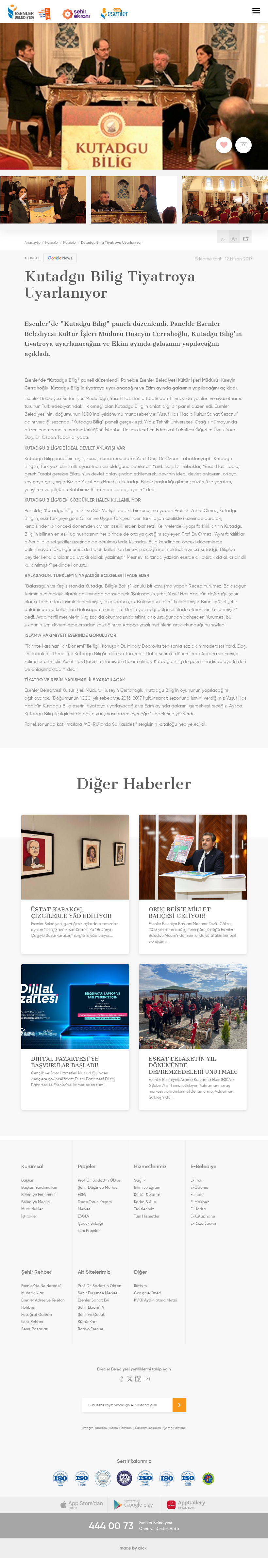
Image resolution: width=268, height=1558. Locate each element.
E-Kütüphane (203, 1216)
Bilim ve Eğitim (147, 1187)
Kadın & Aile (145, 1201)
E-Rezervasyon (204, 1223)
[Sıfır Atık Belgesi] (208, 1478)
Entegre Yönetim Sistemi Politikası (107, 1428)
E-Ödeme (199, 1187)
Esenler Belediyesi (21, 12)
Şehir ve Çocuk (91, 1314)
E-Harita (198, 1208)
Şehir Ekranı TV (76, 14)
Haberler (52, 242)
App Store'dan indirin (82, 1505)
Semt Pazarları (34, 1328)
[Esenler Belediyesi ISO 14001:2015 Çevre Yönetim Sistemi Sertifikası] (82, 1478)
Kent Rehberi (32, 1321)
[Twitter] (130, 1379)
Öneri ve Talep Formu (44, 14)
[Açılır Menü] (256, 11)
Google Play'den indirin (134, 1505)
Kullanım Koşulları (148, 1428)
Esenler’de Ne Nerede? (41, 1285)
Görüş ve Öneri (147, 1292)
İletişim (140, 1285)
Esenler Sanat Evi (93, 1300)
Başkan (27, 1180)
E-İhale (197, 1194)
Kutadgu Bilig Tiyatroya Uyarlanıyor (111, 242)
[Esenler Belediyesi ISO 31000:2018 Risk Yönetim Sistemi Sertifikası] (146, 1478)
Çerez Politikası (174, 1428)
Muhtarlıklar (32, 1292)
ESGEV (83, 1216)
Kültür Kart (87, 1321)
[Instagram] (138, 1379)
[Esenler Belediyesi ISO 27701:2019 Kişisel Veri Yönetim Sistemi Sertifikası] (124, 1478)
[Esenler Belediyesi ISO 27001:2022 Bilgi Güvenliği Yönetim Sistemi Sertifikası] (103, 1478)
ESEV (82, 1194)
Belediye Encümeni (38, 1194)
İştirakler (29, 1216)
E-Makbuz (200, 1201)
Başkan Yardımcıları (39, 1187)
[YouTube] (147, 1379)
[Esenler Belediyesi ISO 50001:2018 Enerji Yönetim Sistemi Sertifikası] (188, 1478)
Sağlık (139, 1180)
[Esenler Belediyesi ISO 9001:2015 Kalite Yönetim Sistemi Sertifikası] (61, 1478)
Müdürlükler (32, 1208)
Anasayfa (33, 242)
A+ (234, 239)
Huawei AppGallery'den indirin (186, 1505)
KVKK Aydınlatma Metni (155, 1300)
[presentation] (22, 200)
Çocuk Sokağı (90, 1223)
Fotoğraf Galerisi (36, 1314)
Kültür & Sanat (147, 1194)
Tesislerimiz (144, 1208)
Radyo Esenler (114, 14)
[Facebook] (121, 1379)
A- (223, 239)
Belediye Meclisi (35, 1201)
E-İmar (197, 1180)
